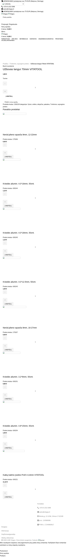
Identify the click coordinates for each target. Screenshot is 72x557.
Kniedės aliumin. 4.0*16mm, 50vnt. (18, 184)
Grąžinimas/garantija (8, 534)
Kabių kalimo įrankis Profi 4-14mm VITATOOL (23, 475)
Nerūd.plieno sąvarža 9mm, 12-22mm (20, 134)
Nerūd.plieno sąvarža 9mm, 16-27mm (20, 328)
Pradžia (5, 64)
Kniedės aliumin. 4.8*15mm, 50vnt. (18, 426)
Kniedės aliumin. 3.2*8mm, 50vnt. (18, 377)
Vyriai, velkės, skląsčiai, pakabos (39, 104)
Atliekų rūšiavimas (7, 538)
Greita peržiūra (5, 131)
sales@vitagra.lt (8, 9)
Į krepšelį (9, 96)
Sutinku (3, 548)
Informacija (5, 531)
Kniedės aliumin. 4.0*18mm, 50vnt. (18, 233)
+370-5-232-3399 (9, 6)
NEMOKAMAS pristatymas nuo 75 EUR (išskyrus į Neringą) (23, 1)
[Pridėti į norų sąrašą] (10, 131)
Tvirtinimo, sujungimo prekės (19, 64)
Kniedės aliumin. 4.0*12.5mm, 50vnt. (19, 282)
